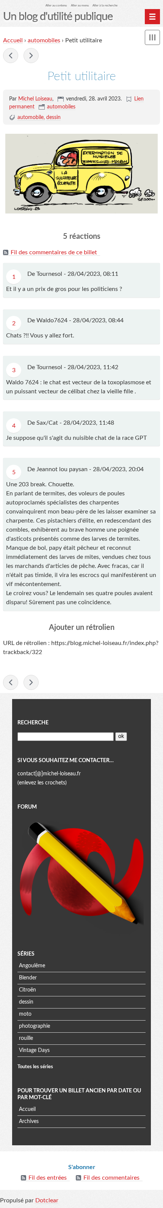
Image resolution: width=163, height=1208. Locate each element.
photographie (34, 1026)
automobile (30, 117)
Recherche (33, 722)
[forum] (81, 875)
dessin (53, 117)
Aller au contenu (56, 5)
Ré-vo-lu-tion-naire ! (10, 55)
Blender (28, 978)
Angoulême (32, 965)
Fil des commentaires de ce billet (54, 252)
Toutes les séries (35, 1066)
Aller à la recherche (105, 5)
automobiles (44, 40)
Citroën (27, 990)
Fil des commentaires (111, 1178)
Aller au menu (80, 5)
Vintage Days (34, 1050)
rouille (26, 1038)
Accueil (13, 40)
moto (25, 1014)
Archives (29, 1121)
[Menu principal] (152, 16)
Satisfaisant (31, 55)
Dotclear (46, 1200)
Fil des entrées (47, 1178)
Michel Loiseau (35, 99)
